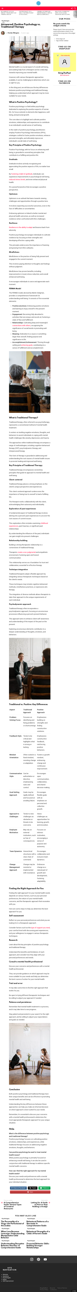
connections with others (21, 325)
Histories (5, 1274)
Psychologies (5, 1218)
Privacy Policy (44, 1289)
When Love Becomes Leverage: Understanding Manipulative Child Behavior (13, 1235)
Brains (5, 1279)
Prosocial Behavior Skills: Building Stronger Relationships (38, 1246)
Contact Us (53, 1289)
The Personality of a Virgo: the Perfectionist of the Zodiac (26, 13)
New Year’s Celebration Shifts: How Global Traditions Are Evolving (62, 13)
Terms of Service (62, 1288)
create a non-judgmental (26, 552)
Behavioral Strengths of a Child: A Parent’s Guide (38, 1233)
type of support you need (40, 928)
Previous (1, 14)
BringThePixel (64, 73)
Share (3, 22)
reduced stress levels (17, 179)
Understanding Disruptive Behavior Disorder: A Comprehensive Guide (12, 1246)
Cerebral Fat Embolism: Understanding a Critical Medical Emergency (44, 13)
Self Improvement (8, 1281)
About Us (52, 1288)
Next (76, 14)
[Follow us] (72, 8)
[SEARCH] (75, 8)
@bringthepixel (64, 75)
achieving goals (27, 345)
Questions (6, 1276)
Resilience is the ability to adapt (20, 227)
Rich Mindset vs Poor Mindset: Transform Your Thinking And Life (8, 13)
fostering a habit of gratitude (21, 174)
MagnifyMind (44, 1288)
